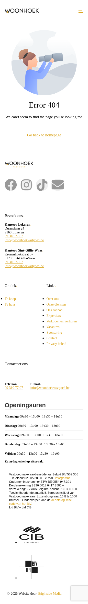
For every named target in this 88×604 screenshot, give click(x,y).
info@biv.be (63, 478)
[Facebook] (11, 185)
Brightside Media (49, 593)
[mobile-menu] (80, 11)
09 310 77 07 (14, 236)
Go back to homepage (44, 135)
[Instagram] (26, 185)
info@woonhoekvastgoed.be (24, 240)
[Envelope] (58, 185)
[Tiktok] (42, 185)
